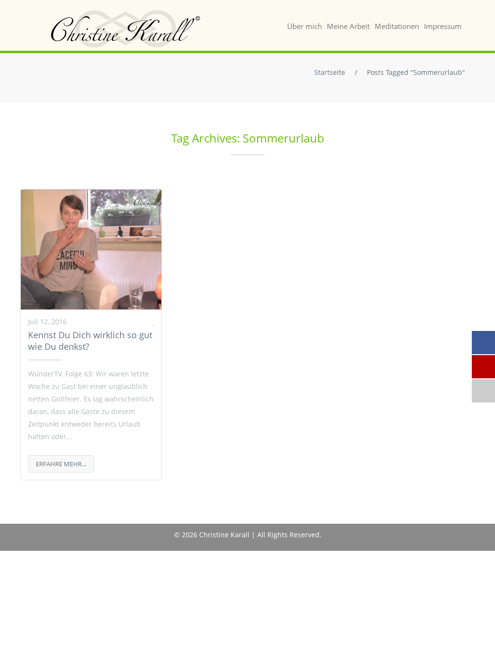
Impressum (443, 26)
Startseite (329, 72)
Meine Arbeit (348, 26)
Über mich (304, 26)
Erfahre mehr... (61, 463)
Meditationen (397, 26)
